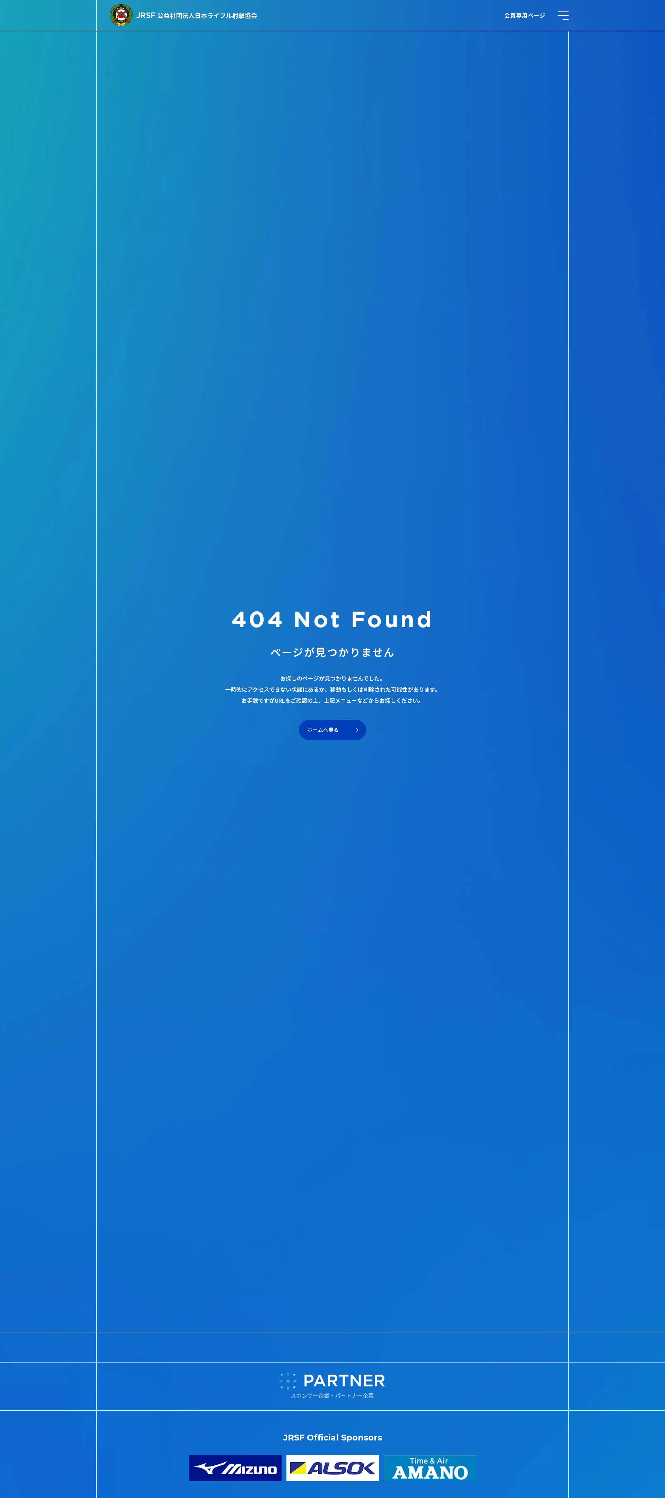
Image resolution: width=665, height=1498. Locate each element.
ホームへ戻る (323, 729)
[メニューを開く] (563, 15)
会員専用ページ (525, 15)
